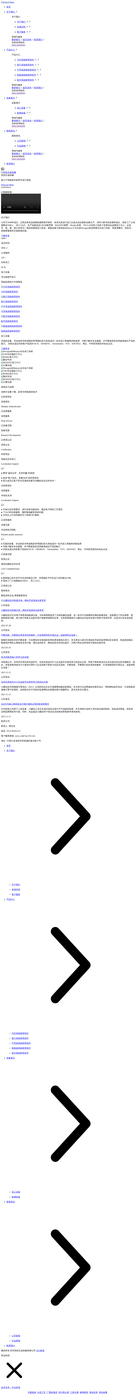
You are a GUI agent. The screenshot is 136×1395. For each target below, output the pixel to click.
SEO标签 (40, 1350)
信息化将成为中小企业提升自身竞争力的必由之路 (24, 682)
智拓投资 (93, 1392)
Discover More (7, 185)
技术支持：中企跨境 (10, 1387)
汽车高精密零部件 (9, 292)
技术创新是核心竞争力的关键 (15, 657)
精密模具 (84, 1392)
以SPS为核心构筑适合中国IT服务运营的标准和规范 (25, 704)
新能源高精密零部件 (10, 331)
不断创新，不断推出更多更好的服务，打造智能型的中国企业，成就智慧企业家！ (39, 635)
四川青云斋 (63, 1392)
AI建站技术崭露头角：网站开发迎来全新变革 (22, 610)
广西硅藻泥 (52, 1392)
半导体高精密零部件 (10, 311)
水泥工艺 (41, 1392)
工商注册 (74, 1392)
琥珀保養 (103, 1392)
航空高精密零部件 (9, 321)
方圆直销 (32, 1392)
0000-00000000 (18, 45)
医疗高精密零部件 (9, 301)
